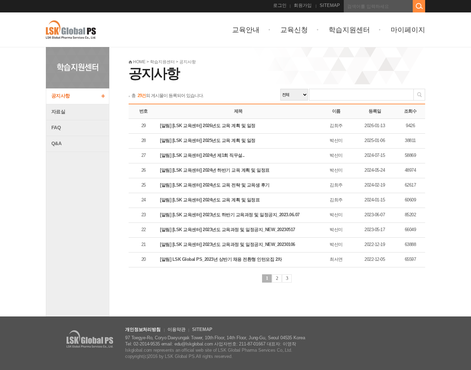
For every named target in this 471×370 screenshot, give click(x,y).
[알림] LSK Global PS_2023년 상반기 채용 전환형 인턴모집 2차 (221, 259)
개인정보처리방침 (143, 329)
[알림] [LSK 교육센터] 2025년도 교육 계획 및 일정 (207, 140)
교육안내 (246, 30)
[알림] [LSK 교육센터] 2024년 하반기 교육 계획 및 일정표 (215, 170)
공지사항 (60, 95)
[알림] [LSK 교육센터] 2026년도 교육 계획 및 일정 (207, 125)
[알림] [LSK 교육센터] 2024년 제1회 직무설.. (202, 155)
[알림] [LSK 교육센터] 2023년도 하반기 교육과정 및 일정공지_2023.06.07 (230, 214)
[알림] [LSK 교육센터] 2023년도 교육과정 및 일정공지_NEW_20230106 (227, 244)
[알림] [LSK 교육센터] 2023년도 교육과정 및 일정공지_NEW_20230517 (227, 229)
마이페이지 (408, 30)
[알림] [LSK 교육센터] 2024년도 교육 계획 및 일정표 (210, 199)
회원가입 (303, 5)
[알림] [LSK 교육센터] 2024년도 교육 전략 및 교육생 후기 (215, 185)
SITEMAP (330, 5)
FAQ (56, 127)
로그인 (280, 5)
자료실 (58, 111)
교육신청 (294, 30)
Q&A (56, 143)
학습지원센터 (349, 30)
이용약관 (176, 329)
